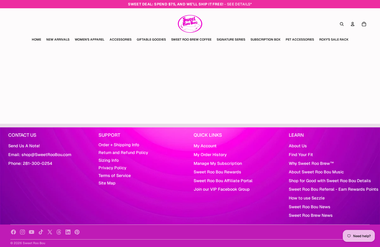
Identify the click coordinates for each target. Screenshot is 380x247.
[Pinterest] (77, 232)
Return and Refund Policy (123, 152)
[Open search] (341, 24)
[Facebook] (13, 232)
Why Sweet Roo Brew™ (311, 163)
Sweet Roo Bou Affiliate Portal (223, 180)
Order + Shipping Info (118, 145)
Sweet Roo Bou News (309, 207)
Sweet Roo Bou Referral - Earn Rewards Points (333, 189)
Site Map (107, 183)
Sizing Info (108, 160)
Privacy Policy (112, 168)
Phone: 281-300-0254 (30, 163)
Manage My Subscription (218, 163)
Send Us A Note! (24, 146)
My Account (205, 146)
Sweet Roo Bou (34, 243)
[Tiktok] (41, 232)
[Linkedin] (68, 232)
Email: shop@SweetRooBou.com (39, 154)
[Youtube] (31, 232)
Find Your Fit (301, 154)
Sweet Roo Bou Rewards (217, 172)
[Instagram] (22, 232)
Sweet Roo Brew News (311, 215)
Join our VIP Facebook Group (222, 189)
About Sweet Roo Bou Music (316, 172)
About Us (298, 146)
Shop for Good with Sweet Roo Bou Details (330, 180)
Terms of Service (114, 175)
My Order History (210, 154)
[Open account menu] (352, 24)
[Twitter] (50, 232)
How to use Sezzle (307, 198)
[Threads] (59, 232)
